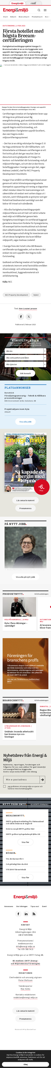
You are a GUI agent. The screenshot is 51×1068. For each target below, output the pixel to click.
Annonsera (8, 906)
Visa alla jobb (25, 421)
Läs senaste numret (25, 500)
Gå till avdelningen (41, 594)
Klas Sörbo (25, 989)
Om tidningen (21, 906)
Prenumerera (25, 508)
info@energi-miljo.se (25, 946)
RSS (34, 914)
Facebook (18, 914)
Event (44, 906)
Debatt (13, 17)
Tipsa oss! (34, 906)
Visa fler (25, 842)
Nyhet (36, 295)
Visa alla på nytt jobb (25, 577)
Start (5, 17)
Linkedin (26, 914)
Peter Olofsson (25, 980)
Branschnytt (24, 17)
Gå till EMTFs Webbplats (39, 804)
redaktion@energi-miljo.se (25, 997)
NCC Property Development (16, 295)
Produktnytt (37, 17)
